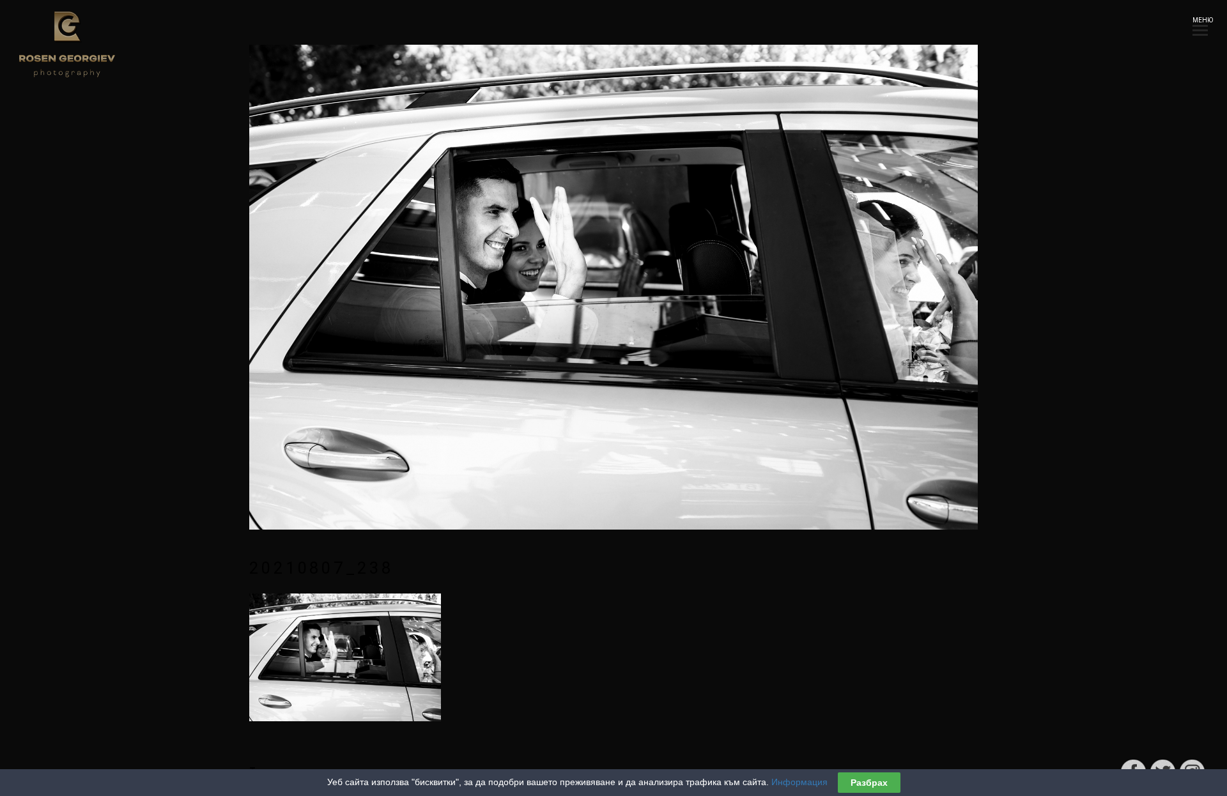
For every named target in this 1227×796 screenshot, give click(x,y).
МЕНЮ (1200, 20)
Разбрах (869, 782)
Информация (799, 782)
